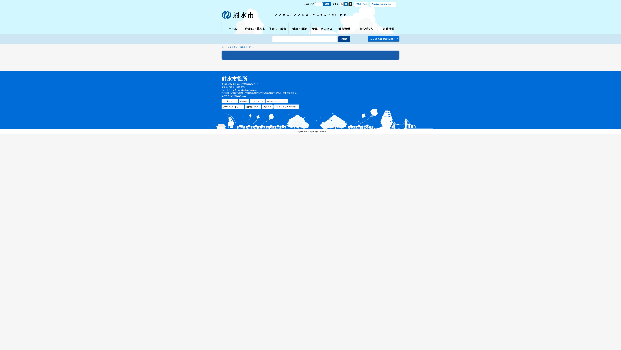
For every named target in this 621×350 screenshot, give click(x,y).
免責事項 (267, 106)
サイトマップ (257, 101)
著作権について (253, 106)
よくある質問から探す (382, 39)
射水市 (238, 15)
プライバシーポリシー (232, 106)
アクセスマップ (229, 101)
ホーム (224, 47)
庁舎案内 (244, 101)
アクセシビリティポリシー (286, 106)
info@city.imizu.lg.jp (247, 89)
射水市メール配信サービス (241, 47)
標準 (327, 4)
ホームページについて (276, 101)
